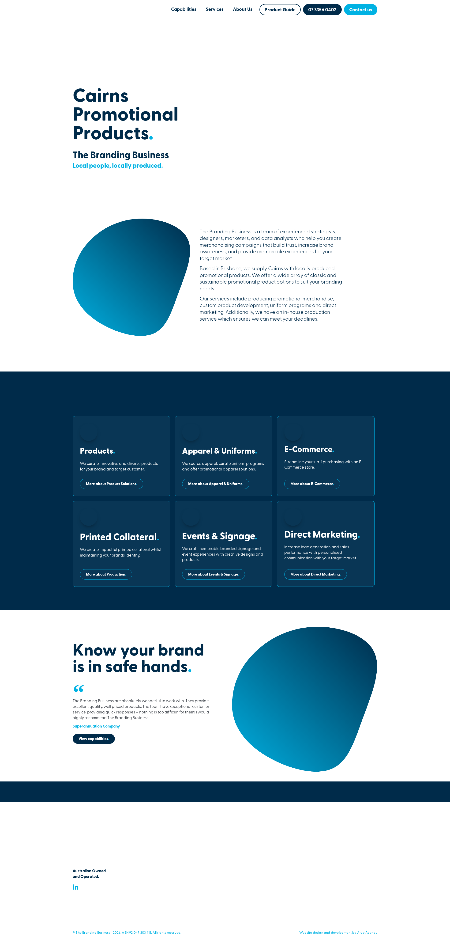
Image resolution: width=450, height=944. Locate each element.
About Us (242, 9)
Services (215, 9)
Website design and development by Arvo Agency (338, 933)
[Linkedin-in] (76, 887)
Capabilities (183, 9)
